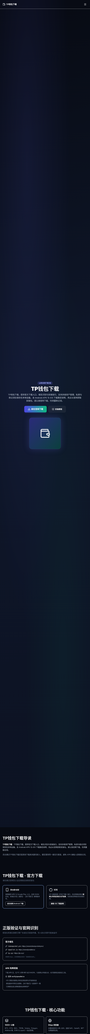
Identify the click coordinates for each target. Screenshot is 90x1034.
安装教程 (58, 409)
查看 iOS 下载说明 (57, 903)
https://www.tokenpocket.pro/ (33, 946)
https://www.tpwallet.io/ (27, 950)
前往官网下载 (37, 409)
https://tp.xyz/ (19, 953)
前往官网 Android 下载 (15, 903)
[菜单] (85, 4)
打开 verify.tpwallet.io (16, 976)
